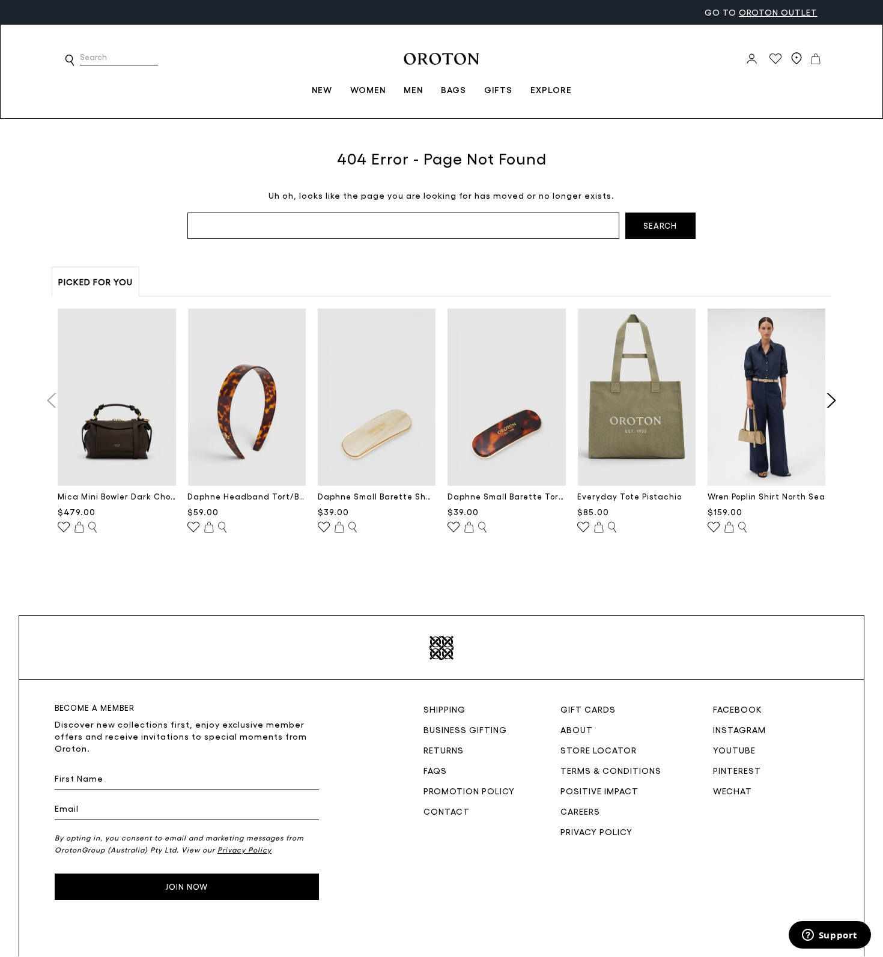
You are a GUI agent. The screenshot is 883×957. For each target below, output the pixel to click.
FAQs (435, 770)
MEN (413, 89)
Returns (443, 750)
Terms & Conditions (610, 770)
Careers (580, 811)
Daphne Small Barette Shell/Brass (377, 496)
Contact (446, 811)
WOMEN (368, 89)
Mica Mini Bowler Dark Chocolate (117, 496)
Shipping (444, 709)
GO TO (761, 12)
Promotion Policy (469, 790)
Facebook (737, 709)
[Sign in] (752, 59)
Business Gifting (465, 729)
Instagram (739, 729)
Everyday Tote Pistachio (629, 496)
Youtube (734, 750)
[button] (69, 60)
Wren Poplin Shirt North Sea (766, 496)
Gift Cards (588, 709)
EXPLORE (551, 89)
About (576, 729)
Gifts (498, 89)
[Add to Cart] (79, 528)
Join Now (187, 886)
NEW (322, 89)
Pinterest (737, 770)
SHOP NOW (158, 11)
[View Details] (92, 528)
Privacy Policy (596, 831)
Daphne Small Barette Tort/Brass (507, 496)
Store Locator (598, 750)
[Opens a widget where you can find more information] (829, 936)
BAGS (453, 89)
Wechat (732, 790)
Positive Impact (599, 790)
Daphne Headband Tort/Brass (246, 496)
